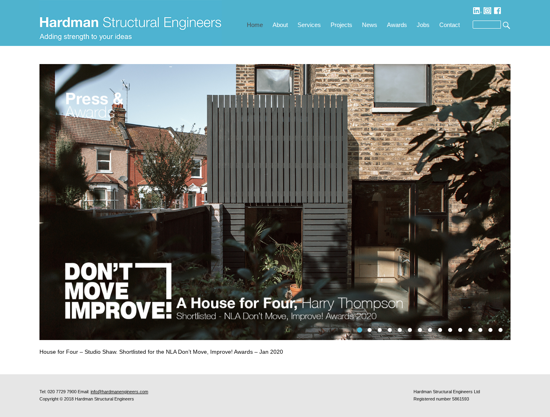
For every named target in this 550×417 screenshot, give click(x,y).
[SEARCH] (506, 25)
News (369, 24)
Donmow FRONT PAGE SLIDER (440, 330)
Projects (341, 24)
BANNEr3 (490, 330)
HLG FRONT (410, 330)
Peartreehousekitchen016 (430, 330)
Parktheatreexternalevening (500, 330)
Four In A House (360, 330)
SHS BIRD (420, 330)
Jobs (423, 24)
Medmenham (470, 330)
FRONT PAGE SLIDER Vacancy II (369, 330)
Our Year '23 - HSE (390, 330)
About (280, 24)
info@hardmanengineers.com (119, 391)
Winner (480, 330)
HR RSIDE (380, 330)
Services (309, 24)
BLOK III (400, 330)
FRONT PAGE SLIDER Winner (450, 330)
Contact (449, 24)
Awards (397, 24)
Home (255, 24)
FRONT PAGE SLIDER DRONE (460, 330)
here (265, 352)
